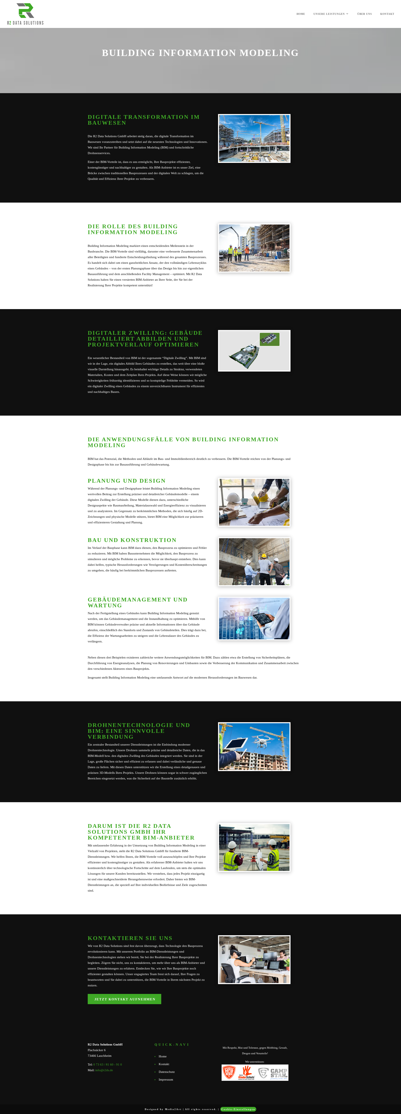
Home (301, 14)
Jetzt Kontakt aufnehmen (125, 999)
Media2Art (173, 1109)
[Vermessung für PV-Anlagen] (254, 502)
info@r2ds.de (104, 1070)
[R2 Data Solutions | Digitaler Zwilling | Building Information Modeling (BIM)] (254, 351)
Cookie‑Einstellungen (238, 1109)
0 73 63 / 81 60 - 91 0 (107, 1064)
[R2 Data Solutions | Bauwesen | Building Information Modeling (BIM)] (254, 138)
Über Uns (364, 14)
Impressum (166, 1079)
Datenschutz (167, 1071)
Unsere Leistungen (329, 14)
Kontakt (387, 14)
